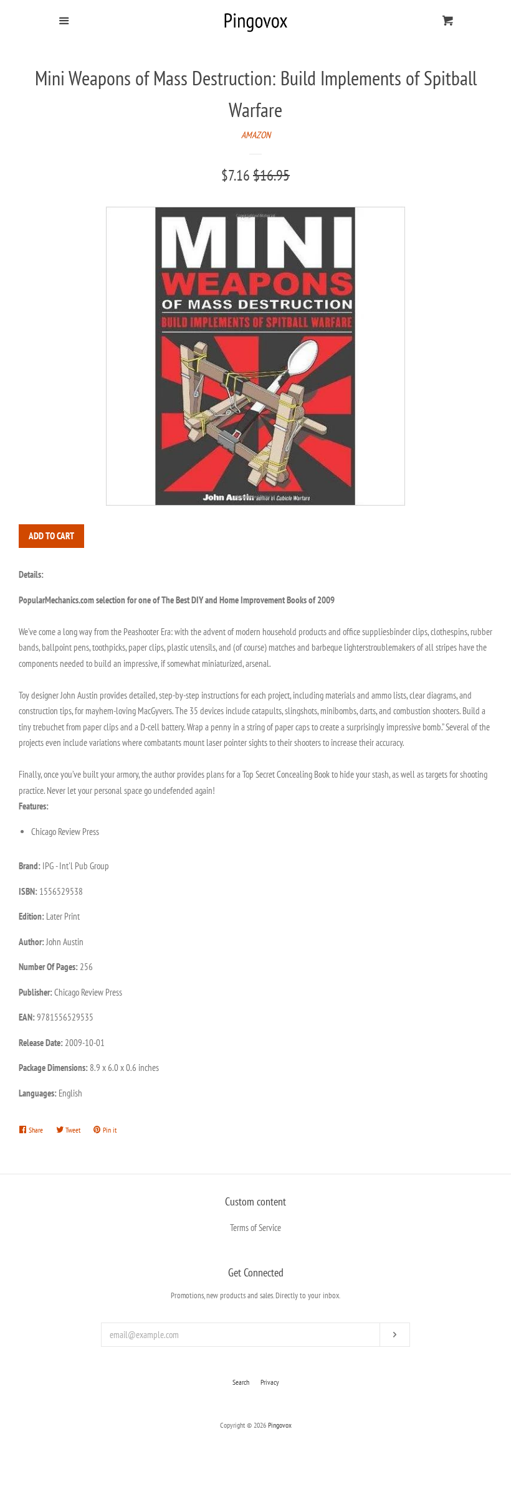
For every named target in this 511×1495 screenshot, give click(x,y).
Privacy (269, 1382)
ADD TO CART (51, 536)
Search (240, 1382)
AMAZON (255, 135)
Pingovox (280, 1425)
